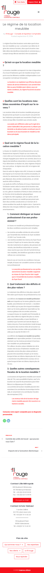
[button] (39, 12)
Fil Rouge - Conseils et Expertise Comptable (23, 34)
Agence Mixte (24, 570)
